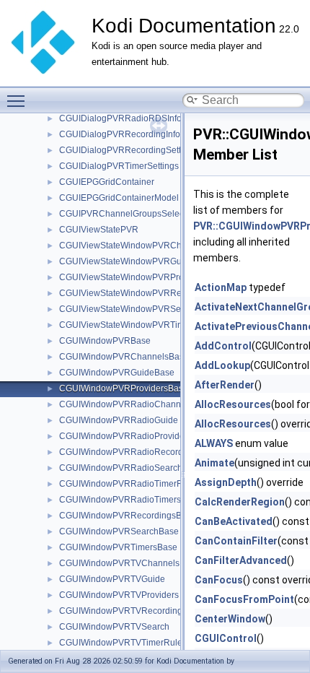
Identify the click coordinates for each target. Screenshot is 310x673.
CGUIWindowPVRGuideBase (116, 373)
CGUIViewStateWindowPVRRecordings (137, 293)
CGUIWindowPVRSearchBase (119, 531)
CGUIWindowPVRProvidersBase (123, 388)
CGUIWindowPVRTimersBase (118, 547)
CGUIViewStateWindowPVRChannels (133, 245)
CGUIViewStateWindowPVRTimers (128, 325)
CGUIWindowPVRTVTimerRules (123, 643)
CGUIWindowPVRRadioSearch (120, 468)
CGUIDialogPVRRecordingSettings (128, 150)
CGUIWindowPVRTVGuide (112, 579)
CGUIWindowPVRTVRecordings (123, 611)
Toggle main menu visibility (19, 100)
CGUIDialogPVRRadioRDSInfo (120, 118)
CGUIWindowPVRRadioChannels (125, 404)
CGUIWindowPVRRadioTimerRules (129, 484)
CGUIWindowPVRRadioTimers (120, 500)
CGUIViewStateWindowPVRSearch (128, 309)
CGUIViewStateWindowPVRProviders (133, 277)
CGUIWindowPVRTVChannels (119, 563)
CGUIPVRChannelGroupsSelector (126, 214)
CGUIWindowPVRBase (105, 341)
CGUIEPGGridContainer (106, 182)
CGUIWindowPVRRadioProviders (125, 436)
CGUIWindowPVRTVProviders (119, 595)
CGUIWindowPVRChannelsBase (124, 357)
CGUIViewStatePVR (98, 230)
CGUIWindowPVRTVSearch (114, 627)
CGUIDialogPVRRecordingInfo (119, 134)
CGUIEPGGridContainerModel (119, 198)
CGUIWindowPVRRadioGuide (118, 420)
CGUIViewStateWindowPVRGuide (126, 261)
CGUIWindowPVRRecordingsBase (127, 516)
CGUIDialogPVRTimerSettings (119, 166)
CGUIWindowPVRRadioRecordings (129, 452)
